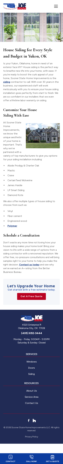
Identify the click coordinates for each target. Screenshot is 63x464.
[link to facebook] (29, 420)
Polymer (12, 225)
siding (6, 81)
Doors (31, 367)
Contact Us (31, 403)
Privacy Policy (31, 436)
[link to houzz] (34, 420)
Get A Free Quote (31, 296)
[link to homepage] (14, 6)
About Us (31, 390)
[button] (55, 6)
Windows (31, 361)
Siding (31, 373)
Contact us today (29, 264)
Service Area (31, 396)
